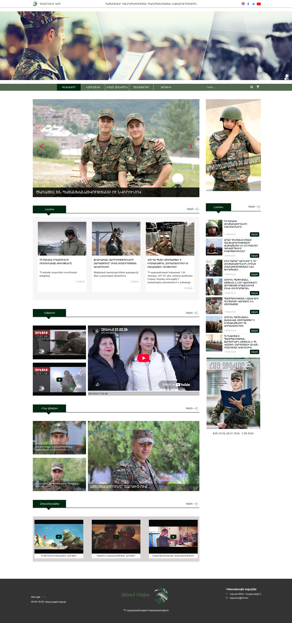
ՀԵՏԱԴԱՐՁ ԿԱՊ (50, 3)
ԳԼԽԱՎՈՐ (69, 87)
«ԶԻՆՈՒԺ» (93, 87)
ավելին (190, 209)
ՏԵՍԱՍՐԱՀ (141, 87)
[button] (190, 146)
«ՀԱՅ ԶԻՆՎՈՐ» (117, 87)
